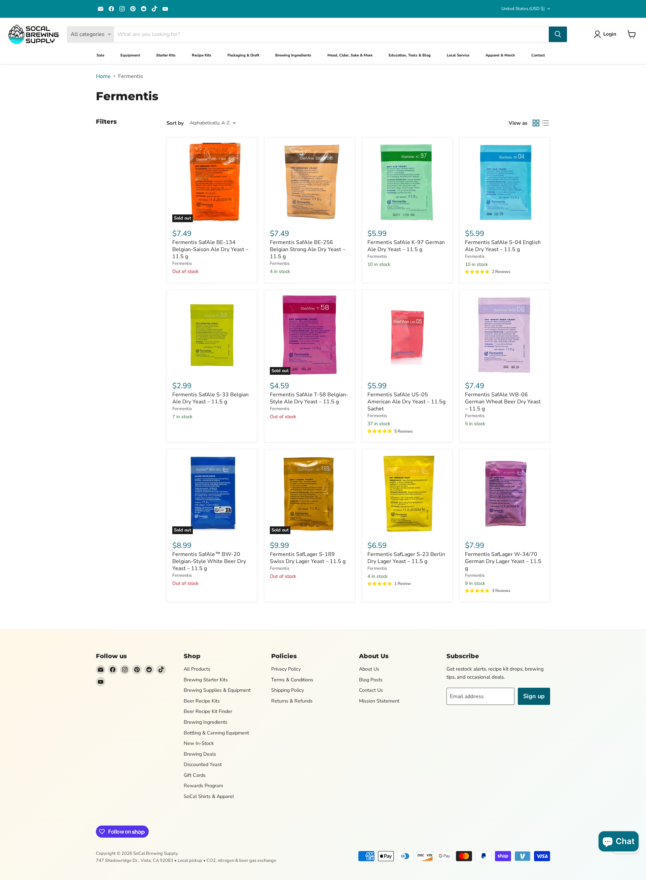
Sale (100, 55)
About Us (369, 669)
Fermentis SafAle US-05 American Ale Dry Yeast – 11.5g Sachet (406, 401)
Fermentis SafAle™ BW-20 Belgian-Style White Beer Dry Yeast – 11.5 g (209, 561)
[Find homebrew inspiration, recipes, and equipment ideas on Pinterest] (133, 8)
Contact (538, 55)
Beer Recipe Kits (202, 700)
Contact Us (371, 690)
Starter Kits (166, 55)
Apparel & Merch (500, 55)
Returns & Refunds (292, 700)
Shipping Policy (287, 690)
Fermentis (182, 264)
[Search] (558, 34)
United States (523, 9)
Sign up (534, 696)
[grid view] (536, 123)
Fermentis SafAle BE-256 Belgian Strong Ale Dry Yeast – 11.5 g (307, 249)
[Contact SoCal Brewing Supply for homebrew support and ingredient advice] (100, 8)
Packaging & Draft (243, 55)
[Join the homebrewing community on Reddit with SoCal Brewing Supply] (143, 8)
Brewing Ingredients (293, 55)
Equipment (130, 55)
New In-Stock (199, 743)
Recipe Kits (201, 55)
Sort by (175, 123)
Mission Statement (379, 700)
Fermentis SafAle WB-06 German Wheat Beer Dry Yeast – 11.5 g (503, 401)
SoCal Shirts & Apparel (209, 796)
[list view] (545, 123)
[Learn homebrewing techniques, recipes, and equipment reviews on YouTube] (165, 8)
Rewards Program (203, 785)
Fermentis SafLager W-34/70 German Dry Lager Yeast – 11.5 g (503, 561)
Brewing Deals (200, 754)
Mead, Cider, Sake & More (349, 55)
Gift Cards (195, 775)
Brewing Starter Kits (206, 679)
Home (103, 76)
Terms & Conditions (292, 679)
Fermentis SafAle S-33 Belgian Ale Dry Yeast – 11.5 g (210, 398)
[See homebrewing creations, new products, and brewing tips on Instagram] (122, 8)
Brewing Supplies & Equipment (217, 690)
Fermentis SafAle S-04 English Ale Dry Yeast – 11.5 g (503, 246)
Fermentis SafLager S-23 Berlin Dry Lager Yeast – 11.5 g (406, 558)
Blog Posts (371, 679)
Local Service (458, 55)
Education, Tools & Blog (410, 55)
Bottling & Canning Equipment (216, 732)
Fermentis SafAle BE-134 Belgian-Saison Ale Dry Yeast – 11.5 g (210, 249)
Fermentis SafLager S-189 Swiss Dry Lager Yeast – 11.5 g (308, 558)
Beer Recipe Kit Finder (208, 711)
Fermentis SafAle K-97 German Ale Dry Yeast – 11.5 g (406, 246)
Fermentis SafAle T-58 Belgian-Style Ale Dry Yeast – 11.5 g (309, 398)
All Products (197, 669)
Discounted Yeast (203, 764)
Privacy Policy (286, 669)
